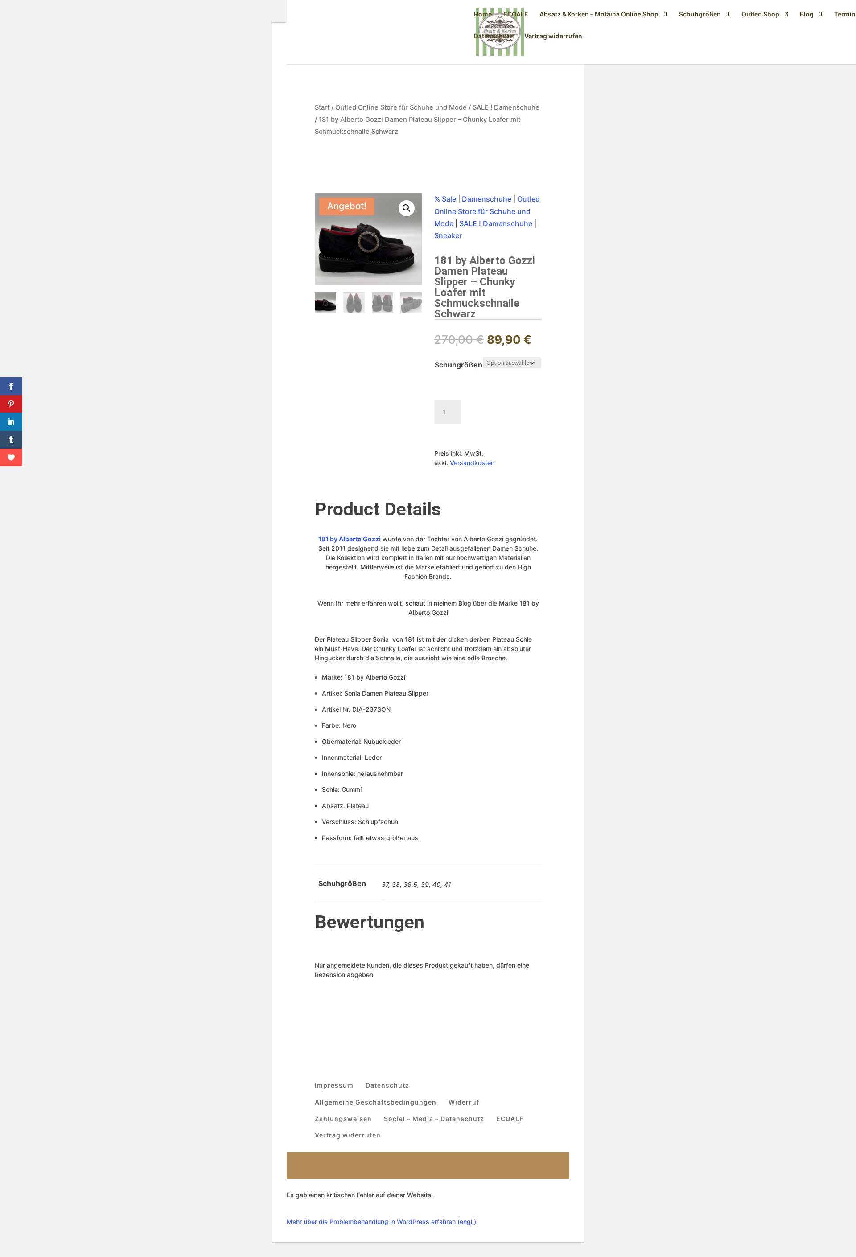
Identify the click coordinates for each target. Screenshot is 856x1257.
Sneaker (448, 235)
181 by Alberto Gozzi (349, 539)
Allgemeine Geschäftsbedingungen (375, 1102)
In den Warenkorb (482, 434)
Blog (807, 14)
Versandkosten (472, 462)
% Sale (445, 198)
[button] (407, 208)
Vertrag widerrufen (553, 36)
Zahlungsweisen (343, 1118)
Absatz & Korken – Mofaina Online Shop (598, 14)
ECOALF (515, 14)
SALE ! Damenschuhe (506, 107)
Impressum (334, 1085)
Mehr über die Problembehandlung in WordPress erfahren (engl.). (382, 1221)
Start (322, 107)
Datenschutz (493, 36)
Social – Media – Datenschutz (434, 1118)
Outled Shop (760, 14)
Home (483, 14)
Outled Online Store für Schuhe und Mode (401, 107)
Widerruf (464, 1102)
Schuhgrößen (700, 14)
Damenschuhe (486, 198)
